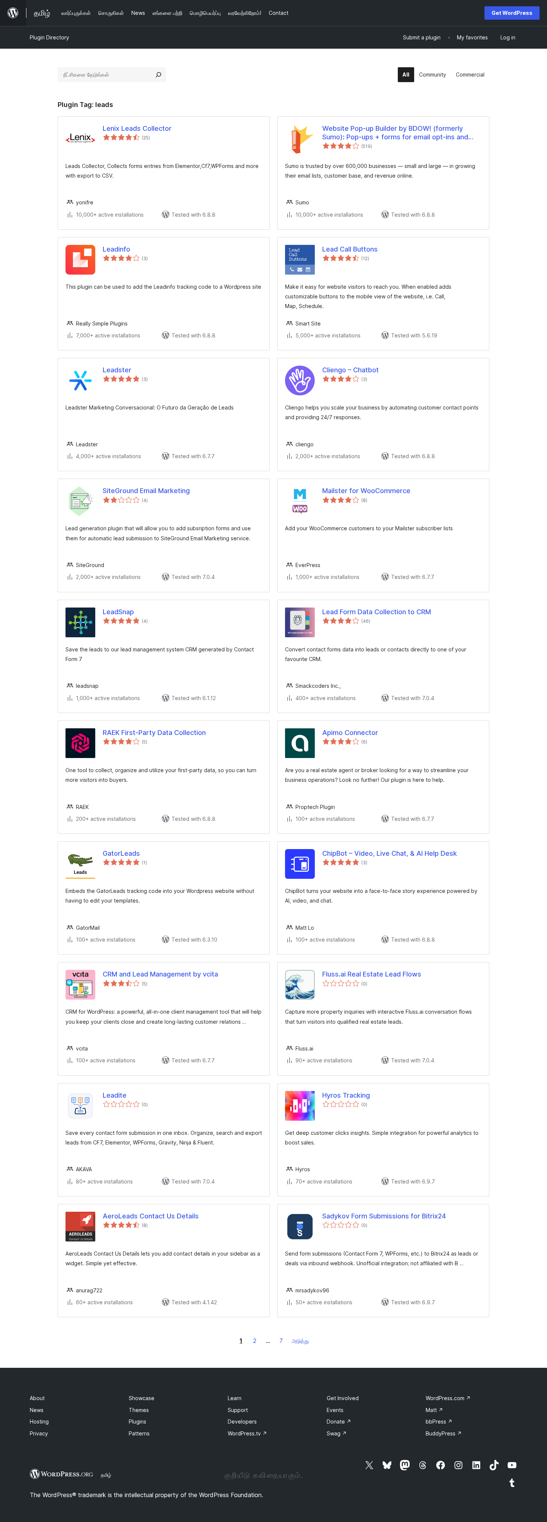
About (37, 1398)
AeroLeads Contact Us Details (151, 1216)
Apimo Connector (350, 732)
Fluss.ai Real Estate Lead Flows (371, 974)
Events (335, 1410)
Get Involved (343, 1398)
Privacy (39, 1433)
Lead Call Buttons (350, 249)
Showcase (141, 1398)
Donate (339, 1421)
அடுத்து (300, 1341)
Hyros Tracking (346, 1095)
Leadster (117, 370)
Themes (139, 1410)
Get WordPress (512, 13)
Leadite (115, 1095)
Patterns (139, 1433)
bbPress (439, 1421)
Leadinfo (116, 249)
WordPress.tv (247, 1433)
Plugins (137, 1421)
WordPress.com (448, 1398)
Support (238, 1410)
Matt (434, 1410)
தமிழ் (106, 1475)
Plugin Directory (49, 37)
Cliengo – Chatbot (350, 370)
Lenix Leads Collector (137, 128)
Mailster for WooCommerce (366, 491)
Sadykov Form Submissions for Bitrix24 (384, 1216)
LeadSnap (118, 612)
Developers (242, 1421)
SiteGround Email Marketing (146, 491)
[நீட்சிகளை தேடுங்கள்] (158, 74)
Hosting (39, 1421)
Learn (234, 1398)
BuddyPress (444, 1433)
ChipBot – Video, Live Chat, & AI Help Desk (389, 853)
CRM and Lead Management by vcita (160, 974)
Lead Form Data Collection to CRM (376, 612)
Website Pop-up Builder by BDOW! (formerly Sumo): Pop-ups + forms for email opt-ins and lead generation (395, 133)
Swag (337, 1433)
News (37, 1410)
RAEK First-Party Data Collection (154, 732)
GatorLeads (121, 853)
